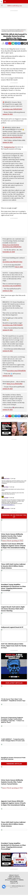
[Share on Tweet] (22, 43)
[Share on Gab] (12, 43)
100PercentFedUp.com (18, 886)
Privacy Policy (14, 875)
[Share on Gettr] (9, 43)
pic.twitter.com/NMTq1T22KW (12, 109)
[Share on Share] (19, 43)
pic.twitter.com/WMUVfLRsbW (13, 325)
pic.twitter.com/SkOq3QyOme (12, 262)
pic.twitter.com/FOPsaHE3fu (16, 370)
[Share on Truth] (6, 43)
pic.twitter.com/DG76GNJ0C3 (12, 137)
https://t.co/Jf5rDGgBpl (14, 383)
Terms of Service (14, 876)
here (22, 31)
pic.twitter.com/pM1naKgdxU (12, 246)
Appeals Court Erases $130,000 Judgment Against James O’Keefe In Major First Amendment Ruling (13, 545)
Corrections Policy (14, 878)
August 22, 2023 (8, 290)
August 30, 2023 (8, 114)
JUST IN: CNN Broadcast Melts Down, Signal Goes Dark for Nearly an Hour (13, 646)
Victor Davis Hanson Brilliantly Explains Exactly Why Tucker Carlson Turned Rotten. (12, 536)
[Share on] (25, 43)
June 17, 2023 (19, 267)
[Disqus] (14, 458)
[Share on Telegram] (16, 43)
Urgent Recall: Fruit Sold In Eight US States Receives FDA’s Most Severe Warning (13, 609)
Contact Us (14, 883)
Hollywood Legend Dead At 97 (12, 627)
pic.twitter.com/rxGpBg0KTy (12, 285)
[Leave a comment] (4, 886)
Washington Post (9, 147)
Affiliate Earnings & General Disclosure (14, 880)
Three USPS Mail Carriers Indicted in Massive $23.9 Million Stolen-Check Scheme (13, 566)
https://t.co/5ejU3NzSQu (11, 245)
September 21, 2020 (9, 251)
